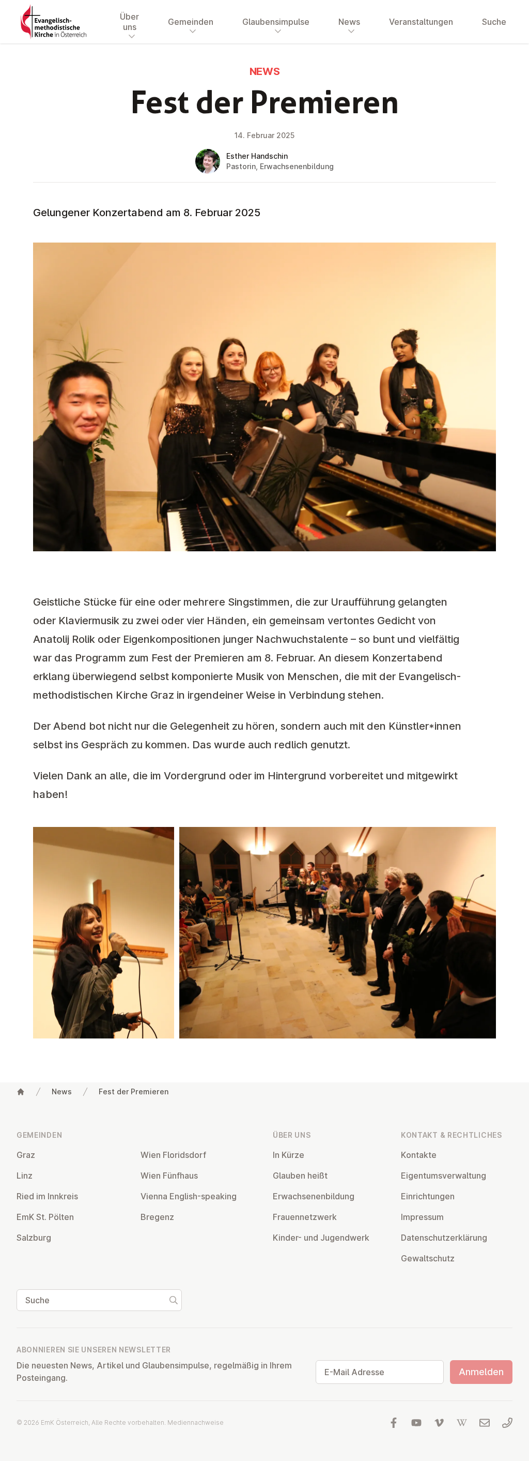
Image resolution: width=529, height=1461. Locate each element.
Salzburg (34, 1237)
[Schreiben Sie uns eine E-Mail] (484, 1423)
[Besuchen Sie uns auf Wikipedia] (462, 1423)
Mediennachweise (195, 1422)
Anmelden (481, 1371)
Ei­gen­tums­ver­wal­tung (443, 1175)
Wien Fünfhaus (169, 1175)
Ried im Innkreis (47, 1196)
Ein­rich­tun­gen (428, 1196)
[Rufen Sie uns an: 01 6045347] (507, 1423)
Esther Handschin (257, 156)
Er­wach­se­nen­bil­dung (313, 1196)
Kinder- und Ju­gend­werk (321, 1237)
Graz (26, 1155)
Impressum (422, 1217)
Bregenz (157, 1217)
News (62, 1091)
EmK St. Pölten (45, 1217)
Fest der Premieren (133, 1091)
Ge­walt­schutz (428, 1258)
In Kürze (288, 1155)
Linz (25, 1175)
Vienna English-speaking (189, 1196)
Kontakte (419, 1155)
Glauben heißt (300, 1175)
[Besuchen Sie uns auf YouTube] (416, 1423)
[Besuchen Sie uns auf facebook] (393, 1423)
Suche (494, 22)
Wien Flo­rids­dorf (173, 1155)
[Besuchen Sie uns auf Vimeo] (439, 1423)
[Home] (21, 1092)
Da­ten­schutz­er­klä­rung (444, 1237)
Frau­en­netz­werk (305, 1217)
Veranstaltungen (421, 22)
